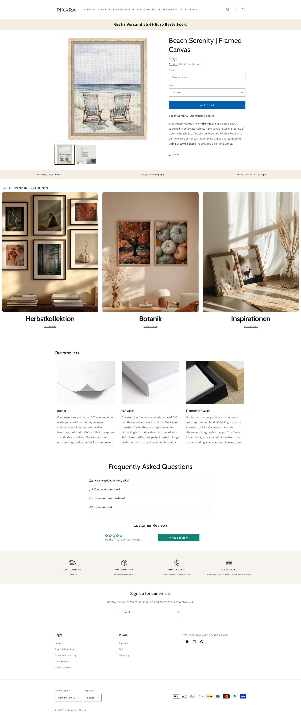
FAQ (121, 649)
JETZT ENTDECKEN (150, 326)
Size (171, 85)
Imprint (59, 642)
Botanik (150, 318)
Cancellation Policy (65, 655)
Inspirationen (251, 318)
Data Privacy (61, 661)
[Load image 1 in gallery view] (64, 154)
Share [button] (175, 154)
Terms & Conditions (66, 649)
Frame (172, 70)
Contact (123, 642)
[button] (89, 9)
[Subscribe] (178, 612)
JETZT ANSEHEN (50, 326)
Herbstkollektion (50, 318)
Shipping (173, 64)
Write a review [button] (178, 537)
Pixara (65, 710)
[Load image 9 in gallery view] (86, 154)
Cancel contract (63, 667)
